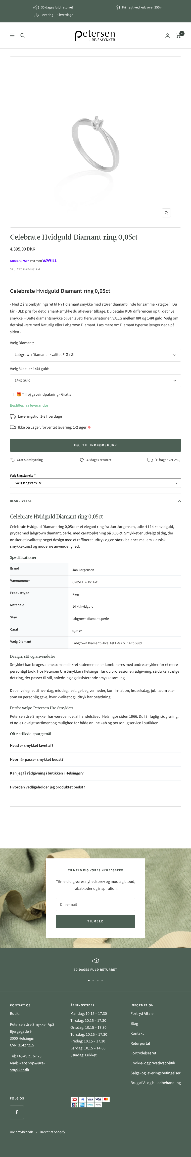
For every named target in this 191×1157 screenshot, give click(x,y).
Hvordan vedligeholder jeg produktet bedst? (47, 787)
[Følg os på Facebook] (17, 1112)
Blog (134, 1023)
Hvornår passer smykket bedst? (36, 759)
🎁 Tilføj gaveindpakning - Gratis (43, 394)
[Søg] (22, 35)
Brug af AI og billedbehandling (156, 1083)
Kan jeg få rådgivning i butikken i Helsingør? (47, 773)
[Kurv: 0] (178, 35)
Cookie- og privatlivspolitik (153, 1063)
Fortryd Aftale (142, 1013)
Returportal (140, 1043)
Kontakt (137, 1033)
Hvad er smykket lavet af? (31, 745)
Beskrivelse (21, 501)
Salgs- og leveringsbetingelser (156, 1073)
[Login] (167, 35)
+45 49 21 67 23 (29, 1056)
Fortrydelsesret (143, 1053)
